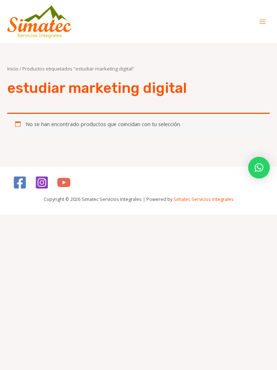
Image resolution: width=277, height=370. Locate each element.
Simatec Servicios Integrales (203, 199)
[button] (259, 167)
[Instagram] (42, 182)
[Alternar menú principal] (262, 21)
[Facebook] (20, 182)
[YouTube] (64, 182)
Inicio (12, 68)
